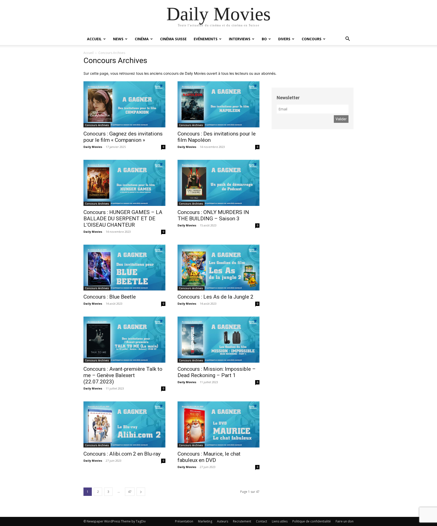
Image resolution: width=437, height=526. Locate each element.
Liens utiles (280, 521)
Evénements (205, 38)
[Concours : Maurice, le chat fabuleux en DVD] (218, 424)
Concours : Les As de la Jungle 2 (215, 297)
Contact (261, 521)
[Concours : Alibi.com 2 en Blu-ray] (124, 424)
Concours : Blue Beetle (109, 297)
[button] (347, 39)
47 (130, 492)
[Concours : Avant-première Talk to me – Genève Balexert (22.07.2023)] (124, 340)
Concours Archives (97, 125)
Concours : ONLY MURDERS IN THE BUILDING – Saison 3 (213, 215)
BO (264, 38)
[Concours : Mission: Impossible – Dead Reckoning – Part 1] (218, 340)
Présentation (184, 521)
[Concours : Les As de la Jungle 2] (218, 268)
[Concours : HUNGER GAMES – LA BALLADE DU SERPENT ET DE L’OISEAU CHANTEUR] (124, 183)
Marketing (205, 521)
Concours (311, 38)
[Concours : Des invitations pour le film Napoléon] (218, 104)
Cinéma (142, 38)
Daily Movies (92, 147)
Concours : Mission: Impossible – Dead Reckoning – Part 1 (217, 372)
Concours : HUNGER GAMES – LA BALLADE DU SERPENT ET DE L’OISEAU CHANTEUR (122, 218)
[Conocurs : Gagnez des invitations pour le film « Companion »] (124, 104)
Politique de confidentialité (311, 521)
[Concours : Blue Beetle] (124, 268)
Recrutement (242, 521)
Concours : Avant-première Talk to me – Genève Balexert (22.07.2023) (122, 375)
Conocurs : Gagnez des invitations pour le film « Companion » (123, 137)
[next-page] (141, 492)
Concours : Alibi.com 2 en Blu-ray (122, 454)
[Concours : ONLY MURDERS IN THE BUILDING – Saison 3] (218, 183)
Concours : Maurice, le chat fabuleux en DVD (209, 457)
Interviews (239, 38)
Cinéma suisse (173, 38)
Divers (284, 38)
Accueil (94, 38)
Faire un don (345, 521)
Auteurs (222, 521)
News (118, 38)
